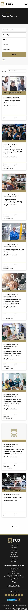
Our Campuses (14, 556)
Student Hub (14, 550)
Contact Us (14, 545)
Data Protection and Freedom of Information (15, 608)
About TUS (14, 547)
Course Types (6, 35)
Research (14, 561)
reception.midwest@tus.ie (15, 586)
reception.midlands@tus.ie (15, 575)
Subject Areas (7, 39)
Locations (5, 44)
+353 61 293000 (15, 585)
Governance (14, 559)
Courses (14, 554)
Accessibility (24, 609)
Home (3, 12)
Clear (3, 59)
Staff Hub (14, 552)
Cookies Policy (16, 609)
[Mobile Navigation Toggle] (26, 4)
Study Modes (6, 49)
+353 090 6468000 (15, 573)
